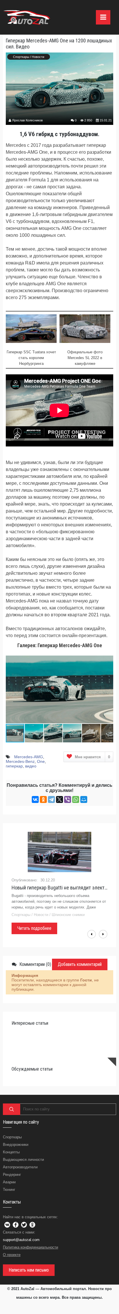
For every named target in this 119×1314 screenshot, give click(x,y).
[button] (108, 657)
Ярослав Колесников (27, 120)
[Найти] (11, 1109)
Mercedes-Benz (20, 761)
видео (30, 766)
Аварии (9, 1182)
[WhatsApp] (75, 799)
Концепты (11, 1152)
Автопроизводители (20, 1167)
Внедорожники (15, 1144)
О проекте (12, 1255)
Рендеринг (12, 1174)
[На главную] (27, 17)
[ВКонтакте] (35, 799)
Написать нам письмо (29, 1270)
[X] (59, 799)
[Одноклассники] (43, 799)
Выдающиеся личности (23, 1159)
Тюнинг (9, 1189)
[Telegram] (51, 799)
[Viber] (67, 799)
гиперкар (14, 766)
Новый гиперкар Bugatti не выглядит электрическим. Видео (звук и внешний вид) (59, 888)
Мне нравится (92, 757)
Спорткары (21, 57)
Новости (38, 57)
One (41, 761)
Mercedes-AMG (28, 756)
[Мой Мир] (83, 799)
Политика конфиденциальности (30, 1247)
